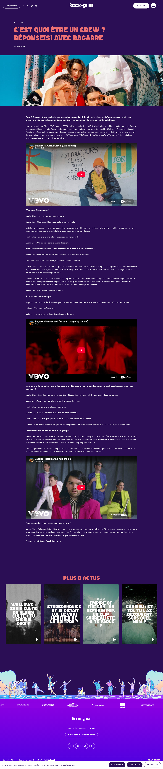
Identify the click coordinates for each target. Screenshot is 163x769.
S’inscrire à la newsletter (81, 734)
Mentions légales (17, 760)
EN (159, 5)
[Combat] (49, 760)
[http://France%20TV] (60, 705)
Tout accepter (117, 765)
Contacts (6, 760)
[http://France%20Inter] (85, 705)
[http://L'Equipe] (11, 705)
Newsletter (11, 5)
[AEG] (39, 760)
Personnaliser (152, 765)
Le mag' (20, 22)
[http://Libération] (35, 705)
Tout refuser (134, 765)
